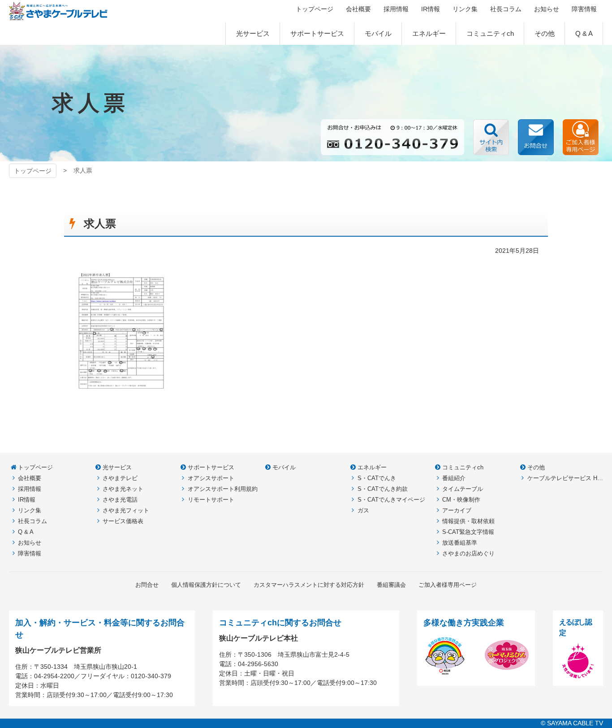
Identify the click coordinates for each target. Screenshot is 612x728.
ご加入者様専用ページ (581, 137)
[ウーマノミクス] (507, 672)
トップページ (33, 170)
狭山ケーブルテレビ (58, 11)
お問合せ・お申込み (536, 137)
